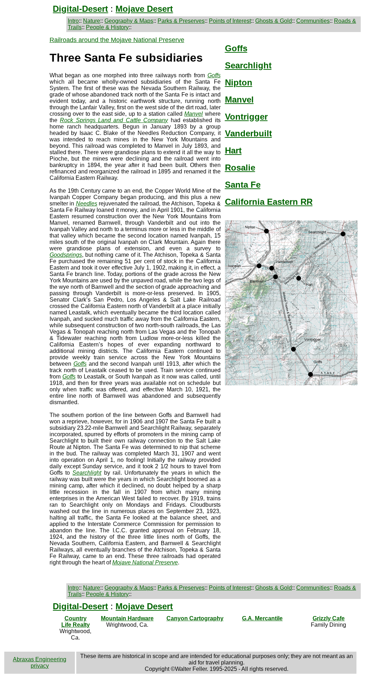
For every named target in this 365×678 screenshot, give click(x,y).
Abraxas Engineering (39, 659)
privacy (40, 666)
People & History (107, 27)
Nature (91, 21)
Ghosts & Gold (273, 21)
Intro (73, 21)
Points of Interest (230, 21)
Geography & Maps (128, 21)
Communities (313, 21)
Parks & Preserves (181, 21)
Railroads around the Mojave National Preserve (117, 39)
